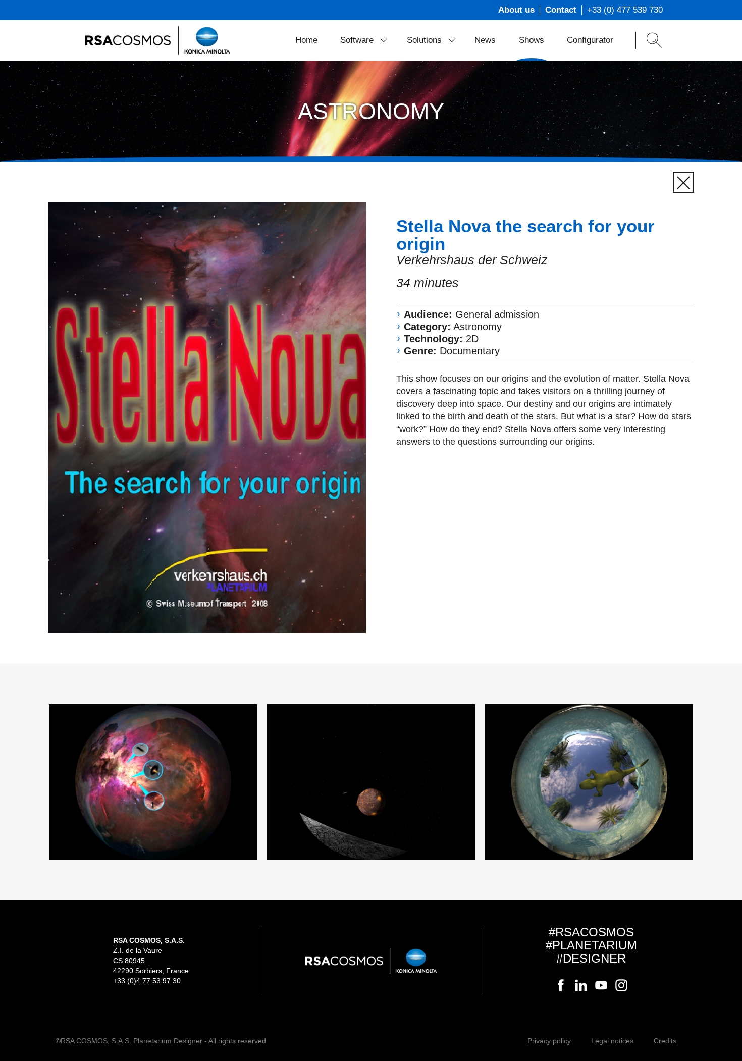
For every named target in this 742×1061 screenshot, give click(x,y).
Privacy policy (549, 1041)
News (485, 40)
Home (306, 40)
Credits (665, 1041)
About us (516, 10)
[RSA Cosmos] (157, 40)
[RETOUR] (683, 182)
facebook (561, 985)
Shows (531, 40)
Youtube (601, 985)
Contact (560, 10)
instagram (621, 985)
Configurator (590, 40)
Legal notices (612, 1041)
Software (357, 40)
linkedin (581, 985)
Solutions (424, 40)
